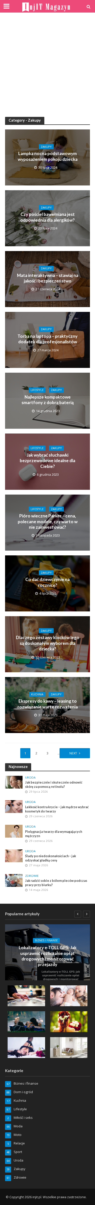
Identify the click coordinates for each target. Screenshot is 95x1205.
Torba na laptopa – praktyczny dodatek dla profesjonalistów (47, 338)
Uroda (30, 777)
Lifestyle (37, 390)
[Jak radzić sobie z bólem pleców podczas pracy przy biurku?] (14, 880)
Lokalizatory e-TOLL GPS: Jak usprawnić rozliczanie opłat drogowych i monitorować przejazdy (48, 956)
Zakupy (46, 147)
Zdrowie (32, 876)
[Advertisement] (47, 65)
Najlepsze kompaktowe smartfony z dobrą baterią (48, 399)
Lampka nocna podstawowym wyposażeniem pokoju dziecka (48, 156)
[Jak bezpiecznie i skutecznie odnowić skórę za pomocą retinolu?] (14, 782)
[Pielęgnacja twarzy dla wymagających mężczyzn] (14, 831)
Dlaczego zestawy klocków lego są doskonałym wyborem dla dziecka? (47, 643)
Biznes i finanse (46, 940)
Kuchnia (37, 694)
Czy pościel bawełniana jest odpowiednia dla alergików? (47, 217)
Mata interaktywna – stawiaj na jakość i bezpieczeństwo (47, 277)
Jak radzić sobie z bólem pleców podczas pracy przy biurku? (56, 883)
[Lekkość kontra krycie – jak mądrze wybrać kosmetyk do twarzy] (14, 806)
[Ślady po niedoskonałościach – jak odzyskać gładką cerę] (14, 855)
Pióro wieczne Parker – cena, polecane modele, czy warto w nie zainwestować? (48, 521)
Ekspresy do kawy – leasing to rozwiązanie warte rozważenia (47, 703)
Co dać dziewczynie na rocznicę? (47, 582)
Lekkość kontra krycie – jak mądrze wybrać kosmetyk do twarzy (57, 809)
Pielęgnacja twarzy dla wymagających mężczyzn (53, 834)
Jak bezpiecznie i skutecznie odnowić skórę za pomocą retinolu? (53, 785)
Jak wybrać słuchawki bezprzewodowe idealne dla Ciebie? (47, 460)
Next (73, 753)
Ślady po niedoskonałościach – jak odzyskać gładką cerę (50, 858)
